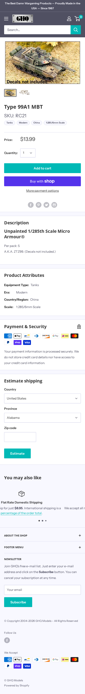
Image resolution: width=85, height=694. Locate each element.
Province (10, 409)
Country (10, 389)
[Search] (76, 29)
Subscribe (18, 602)
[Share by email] (54, 205)
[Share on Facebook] (31, 205)
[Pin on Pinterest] (38, 205)
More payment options (42, 191)
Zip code (10, 428)
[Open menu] (6, 18)
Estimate (17, 453)
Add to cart (42, 168)
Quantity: (11, 153)
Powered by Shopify (16, 685)
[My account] (69, 18)
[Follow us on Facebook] (7, 640)
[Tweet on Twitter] (46, 205)
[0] (77, 18)
